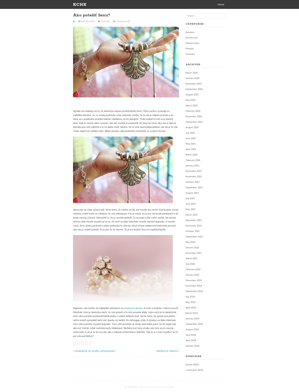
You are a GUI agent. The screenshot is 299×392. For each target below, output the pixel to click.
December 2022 (194, 220)
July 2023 (190, 198)
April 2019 (191, 307)
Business (190, 32)
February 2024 (193, 160)
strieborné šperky (133, 308)
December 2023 (194, 171)
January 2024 (192, 165)
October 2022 (192, 231)
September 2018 (194, 324)
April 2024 (191, 149)
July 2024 (190, 132)
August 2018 (192, 329)
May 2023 (190, 209)
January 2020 (192, 274)
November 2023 (194, 176)
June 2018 (191, 334)
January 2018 (192, 345)
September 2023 (194, 187)
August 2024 (192, 127)
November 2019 (194, 285)
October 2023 (192, 182)
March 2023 (191, 214)
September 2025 (194, 89)
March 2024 (191, 154)
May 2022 (190, 242)
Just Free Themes (165, 387)
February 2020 (193, 269)
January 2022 (192, 247)
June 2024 (191, 138)
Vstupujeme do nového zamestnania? (95, 350)
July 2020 (190, 263)
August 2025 (192, 94)
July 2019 (190, 296)
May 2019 (190, 302)
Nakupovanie (192, 43)
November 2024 (194, 116)
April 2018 (191, 340)
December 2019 (194, 280)
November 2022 (194, 225)
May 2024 (190, 143)
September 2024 (194, 121)
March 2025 (191, 105)
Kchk (80, 4)
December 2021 (194, 253)
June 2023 (191, 203)
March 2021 (191, 258)
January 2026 (192, 78)
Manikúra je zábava (166, 350)
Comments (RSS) (194, 370)
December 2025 (194, 83)
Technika (105, 21)
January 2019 (192, 318)
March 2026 (191, 72)
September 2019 (194, 291)
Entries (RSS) (192, 364)
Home (221, 4)
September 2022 (194, 236)
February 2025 (193, 111)
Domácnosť (192, 37)
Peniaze (190, 48)
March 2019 (191, 313)
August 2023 (192, 192)
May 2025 (190, 100)
